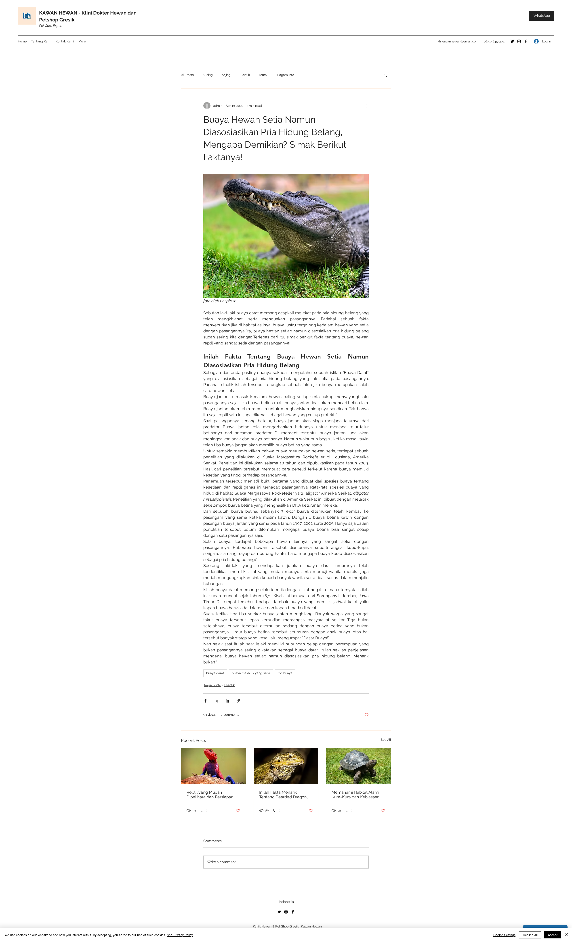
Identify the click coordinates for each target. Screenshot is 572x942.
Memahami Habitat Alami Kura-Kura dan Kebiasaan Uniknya (356, 794)
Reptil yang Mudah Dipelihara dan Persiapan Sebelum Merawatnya (210, 794)
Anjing (226, 75)
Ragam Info (285, 75)
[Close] (566, 934)
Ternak (263, 75)
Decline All (530, 935)
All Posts (187, 75)
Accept (552, 935)
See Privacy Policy (180, 935)
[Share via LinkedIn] (227, 701)
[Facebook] (526, 41)
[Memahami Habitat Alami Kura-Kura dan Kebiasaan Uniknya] (358, 766)
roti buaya (285, 673)
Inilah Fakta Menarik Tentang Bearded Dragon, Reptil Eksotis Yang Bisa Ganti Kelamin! (283, 794)
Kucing (208, 75)
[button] (385, 75)
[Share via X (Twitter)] (216, 701)
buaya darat (215, 673)
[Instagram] (519, 41)
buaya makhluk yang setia (251, 673)
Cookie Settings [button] (504, 935)
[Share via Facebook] (205, 701)
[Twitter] (512, 41)
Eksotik (245, 75)
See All (386, 739)
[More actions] (366, 105)
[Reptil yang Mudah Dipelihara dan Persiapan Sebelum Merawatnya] (213, 766)
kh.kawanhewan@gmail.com (458, 41)
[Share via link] (238, 701)
